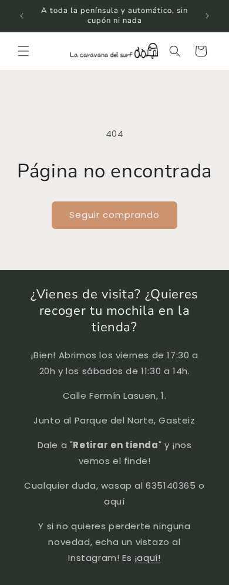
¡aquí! (147, 558)
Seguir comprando (114, 215)
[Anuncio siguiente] (207, 16)
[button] (23, 51)
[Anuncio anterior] (22, 16)
